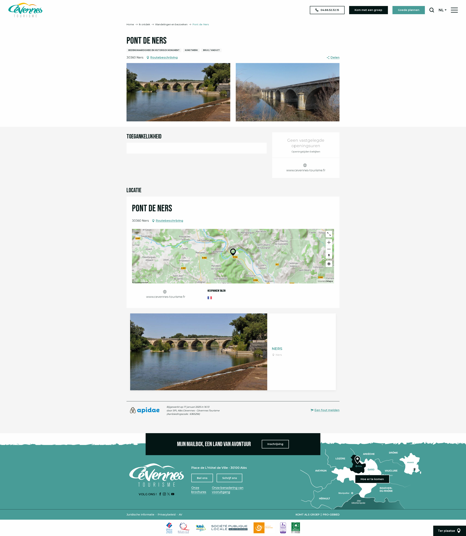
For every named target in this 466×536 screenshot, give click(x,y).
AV (180, 514)
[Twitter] (168, 494)
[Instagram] (164, 494)
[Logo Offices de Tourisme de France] (169, 527)
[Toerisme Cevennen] (25, 10)
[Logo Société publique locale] (229, 528)
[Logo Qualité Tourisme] (184, 527)
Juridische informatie (140, 514)
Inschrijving (275, 444)
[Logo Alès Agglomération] (201, 527)
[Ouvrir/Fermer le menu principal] (454, 10)
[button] (431, 10)
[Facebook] (160, 494)
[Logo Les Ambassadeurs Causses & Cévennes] (283, 527)
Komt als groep (308, 514)
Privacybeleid (166, 514)
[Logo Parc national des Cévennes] (264, 527)
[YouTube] (173, 494)
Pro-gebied (331, 514)
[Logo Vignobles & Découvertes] (295, 527)
